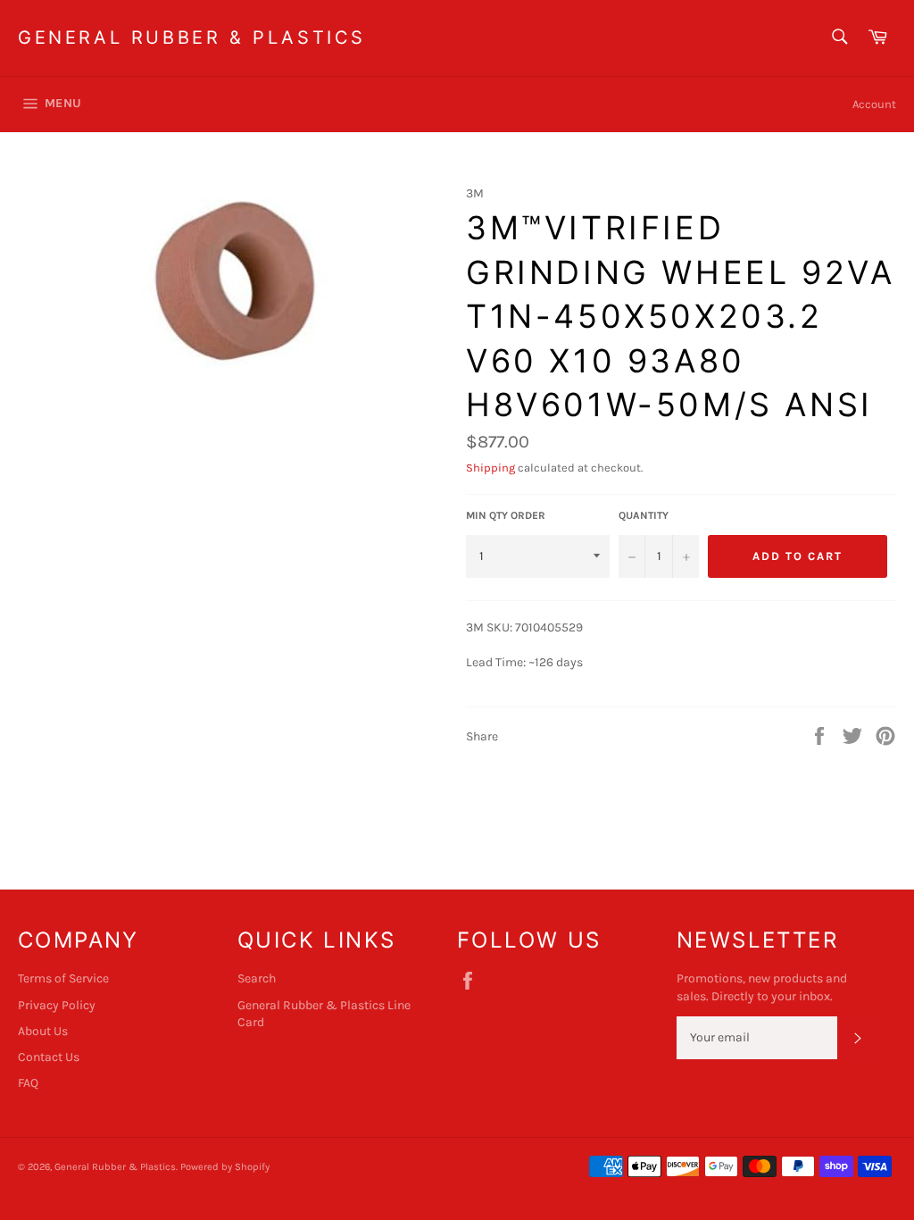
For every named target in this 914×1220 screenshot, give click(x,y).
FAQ (28, 1082)
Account (874, 104)
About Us (43, 1031)
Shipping (490, 467)
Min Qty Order (505, 515)
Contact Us (48, 1057)
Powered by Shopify (225, 1167)
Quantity (644, 515)
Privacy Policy (57, 1005)
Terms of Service (63, 978)
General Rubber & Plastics (192, 37)
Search (256, 978)
